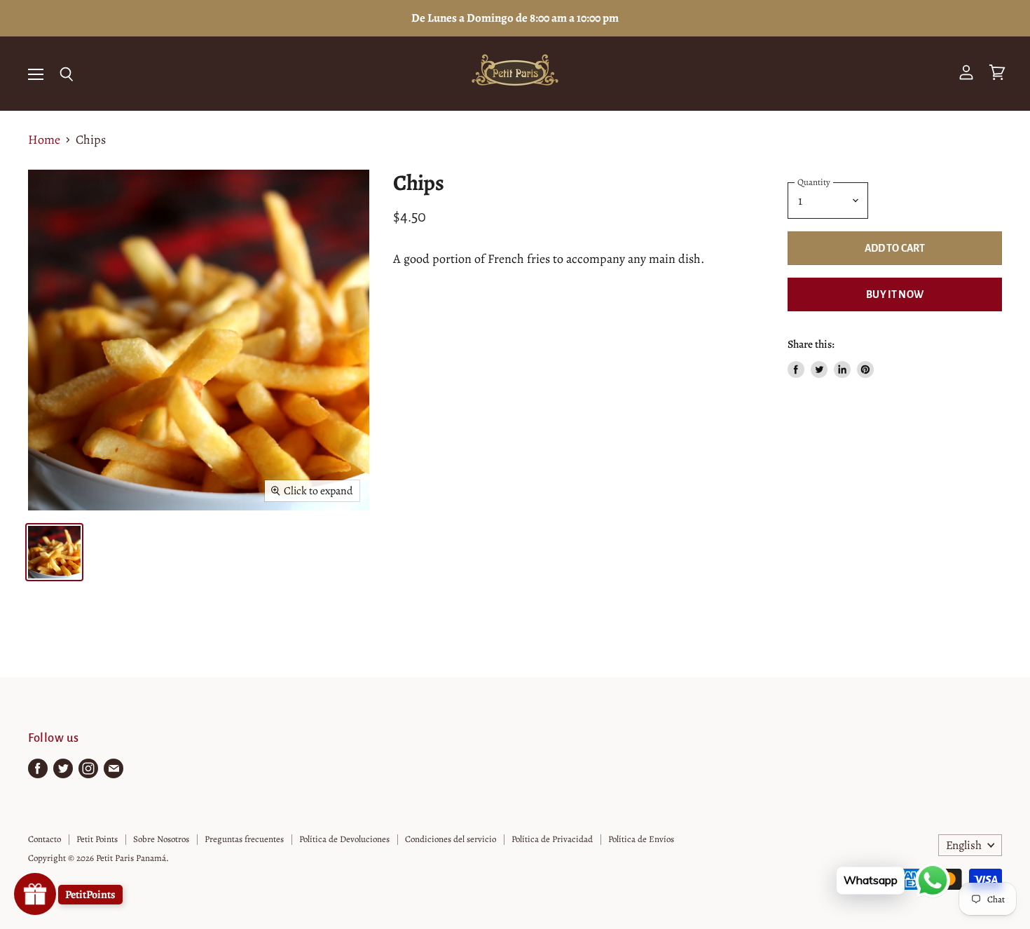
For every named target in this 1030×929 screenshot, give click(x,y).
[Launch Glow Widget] (35, 894)
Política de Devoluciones (344, 839)
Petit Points (97, 839)
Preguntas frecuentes (244, 839)
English (964, 845)
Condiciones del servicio (450, 839)
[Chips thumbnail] (54, 552)
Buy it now (894, 294)
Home (44, 140)
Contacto (44, 839)
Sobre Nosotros (161, 839)
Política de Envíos (641, 839)
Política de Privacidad (552, 839)
